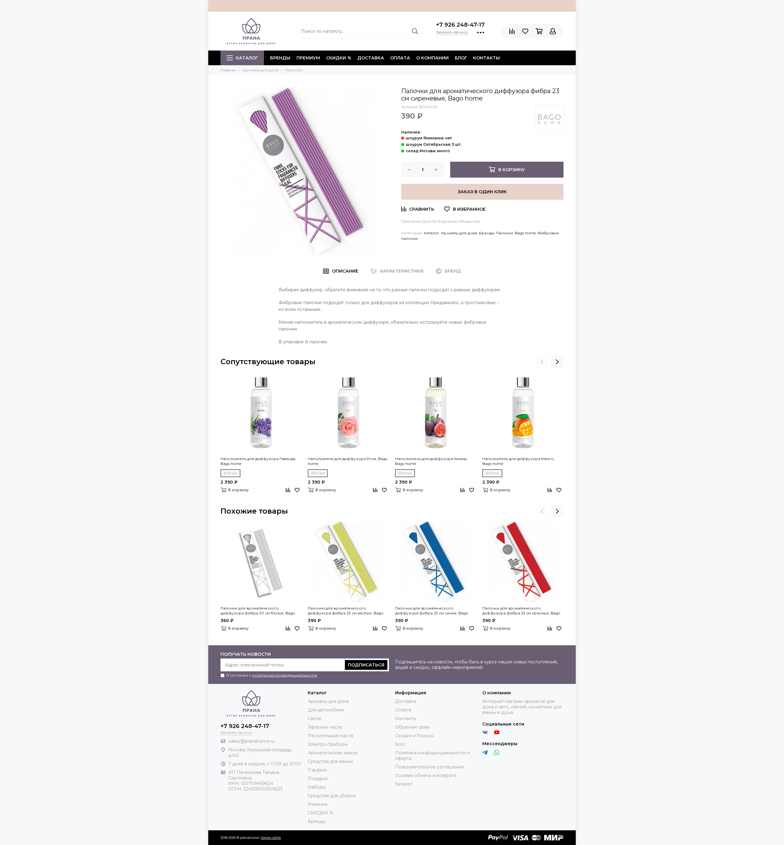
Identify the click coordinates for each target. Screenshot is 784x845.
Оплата (400, 58)
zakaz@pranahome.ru (251, 741)
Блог (461, 58)
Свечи (314, 718)
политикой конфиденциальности (284, 675)
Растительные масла (330, 735)
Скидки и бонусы (414, 735)
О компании (432, 58)
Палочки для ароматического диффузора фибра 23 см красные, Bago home (521, 611)
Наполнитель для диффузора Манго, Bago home (518, 461)
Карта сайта (271, 838)
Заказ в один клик (482, 191)
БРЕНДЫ (280, 58)
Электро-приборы (328, 744)
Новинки (317, 804)
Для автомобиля (326, 710)
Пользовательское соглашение (429, 767)
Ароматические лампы (332, 753)
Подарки (318, 778)
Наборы (317, 787)
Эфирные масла (325, 727)
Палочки (504, 233)
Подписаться (366, 665)
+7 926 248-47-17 (460, 24)
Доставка (370, 58)
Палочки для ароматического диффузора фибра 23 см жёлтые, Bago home (345, 611)
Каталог (247, 58)
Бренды (486, 233)
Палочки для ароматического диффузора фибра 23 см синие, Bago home (431, 611)
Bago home (525, 233)
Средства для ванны (330, 761)
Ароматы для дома (459, 233)
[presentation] (542, 362)
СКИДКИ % (338, 58)
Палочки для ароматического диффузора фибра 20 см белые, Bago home (258, 611)
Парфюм (317, 770)
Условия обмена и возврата (425, 775)
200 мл (230, 473)
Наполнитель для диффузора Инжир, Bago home (431, 461)
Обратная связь (412, 727)
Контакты (486, 58)
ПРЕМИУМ (308, 58)
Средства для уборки (332, 795)
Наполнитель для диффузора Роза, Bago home (347, 461)
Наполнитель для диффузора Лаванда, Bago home (258, 461)
